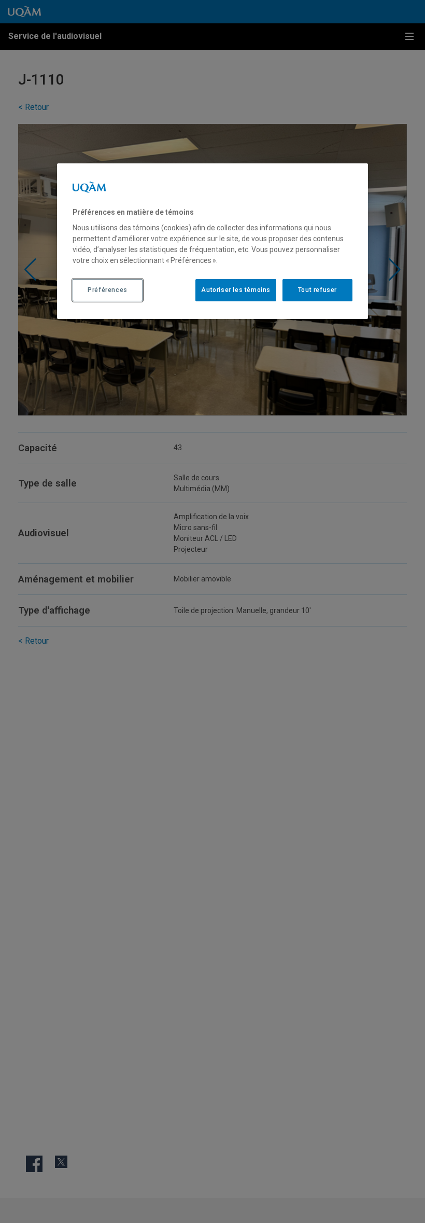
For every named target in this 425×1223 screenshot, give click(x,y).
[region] (212, 241)
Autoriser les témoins (236, 290)
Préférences (108, 290)
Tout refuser (317, 290)
